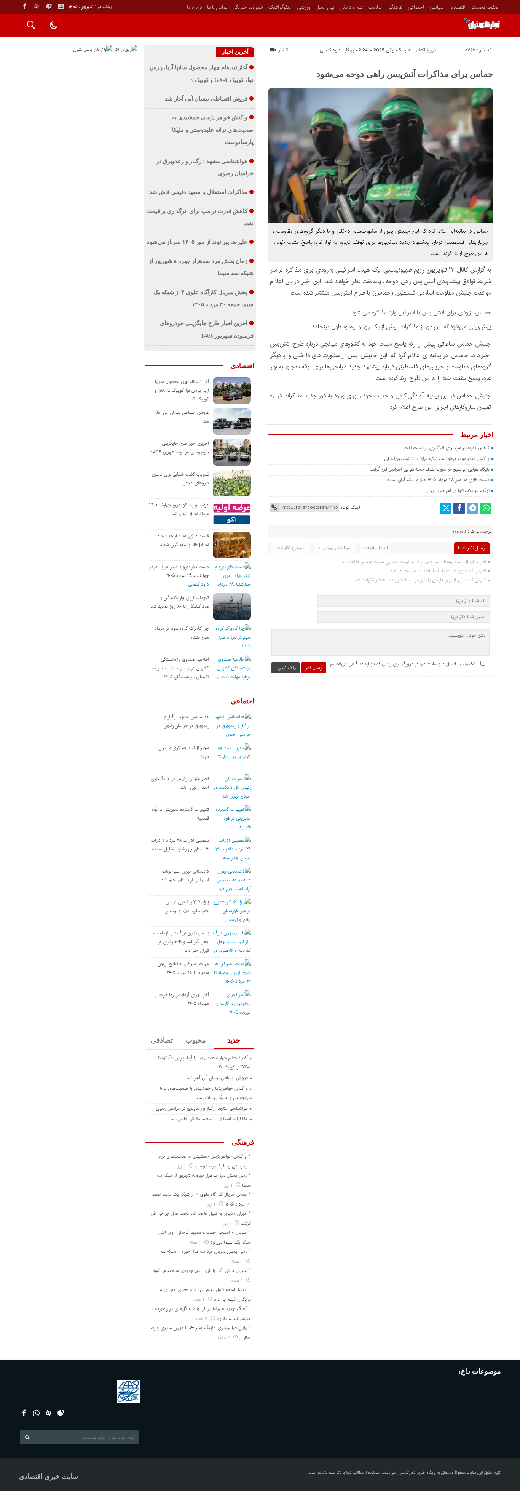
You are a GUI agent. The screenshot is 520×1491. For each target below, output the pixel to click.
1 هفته (196, 1242)
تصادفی (162, 1040)
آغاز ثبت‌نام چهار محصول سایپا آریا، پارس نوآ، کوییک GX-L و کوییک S (182, 390)
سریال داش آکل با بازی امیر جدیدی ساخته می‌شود (200, 1270)
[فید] (61, 6)
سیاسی (436, 7)
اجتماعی (416, 7)
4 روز (228, 1223)
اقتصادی (457, 7)
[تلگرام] (472, 508)
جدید (233, 1040)
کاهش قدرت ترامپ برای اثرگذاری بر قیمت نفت (447, 448)
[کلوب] (61, 1413)
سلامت (375, 7)
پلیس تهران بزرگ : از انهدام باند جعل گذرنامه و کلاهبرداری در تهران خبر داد (180, 941)
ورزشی (303, 7)
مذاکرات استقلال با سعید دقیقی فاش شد (198, 192)
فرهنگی (394, 7)
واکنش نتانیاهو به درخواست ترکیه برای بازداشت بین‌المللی (437, 458)
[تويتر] (445, 508)
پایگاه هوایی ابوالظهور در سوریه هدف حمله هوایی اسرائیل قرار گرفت (430, 469)
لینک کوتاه (350, 507)
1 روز (182, 1166)
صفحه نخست (485, 7)
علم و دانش (351, 7)
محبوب (196, 1040)
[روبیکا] (48, 6)
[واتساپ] (485, 508)
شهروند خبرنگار (248, 7)
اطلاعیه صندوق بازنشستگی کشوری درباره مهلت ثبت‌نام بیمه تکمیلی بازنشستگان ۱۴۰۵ (180, 668)
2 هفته (202, 1318)
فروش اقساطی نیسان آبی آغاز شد (206, 99)
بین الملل (325, 7)
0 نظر (283, 50)
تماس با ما (217, 7)
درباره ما (194, 7)
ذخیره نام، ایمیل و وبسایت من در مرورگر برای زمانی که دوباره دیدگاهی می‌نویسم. (402, 664)
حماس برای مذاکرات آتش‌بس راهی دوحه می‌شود (404, 74)
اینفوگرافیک (280, 7)
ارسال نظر (313, 667)
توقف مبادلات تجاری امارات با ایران (458, 490)
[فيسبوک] (25, 6)
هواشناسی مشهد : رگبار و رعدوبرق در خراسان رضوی (202, 1108)
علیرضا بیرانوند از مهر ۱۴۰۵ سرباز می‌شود (197, 242)
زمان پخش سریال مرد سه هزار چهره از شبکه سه (203, 1251)
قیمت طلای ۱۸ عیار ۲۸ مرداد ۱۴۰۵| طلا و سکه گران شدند (438, 480)
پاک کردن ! (285, 667)
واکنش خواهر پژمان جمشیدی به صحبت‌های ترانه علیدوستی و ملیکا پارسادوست (213, 129)
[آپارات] (36, 6)
